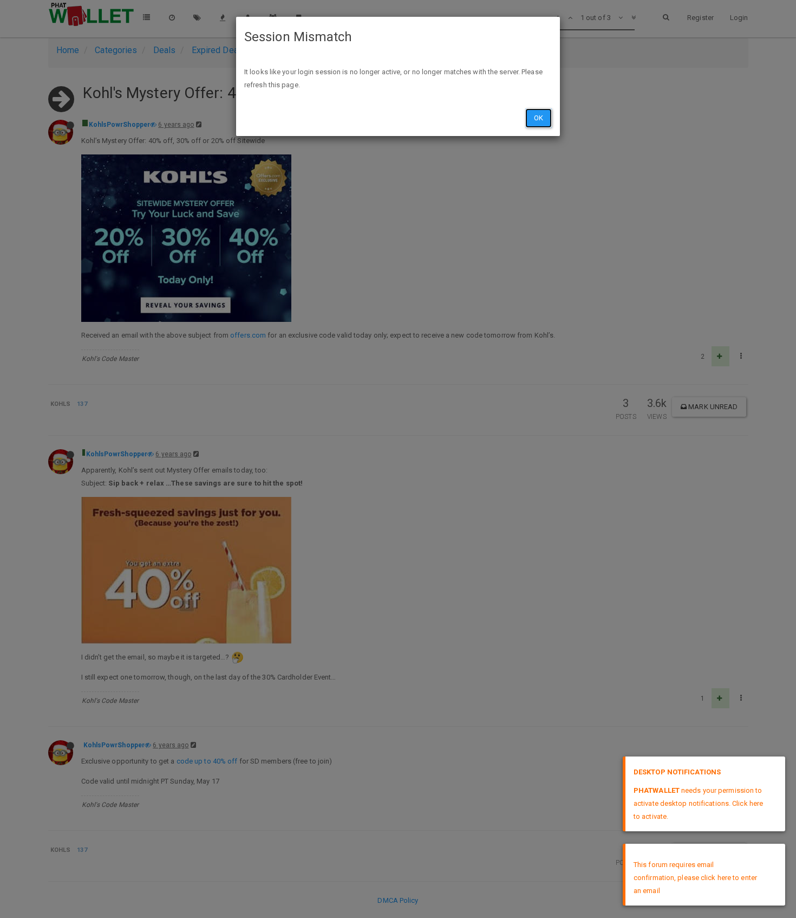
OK (538, 118)
